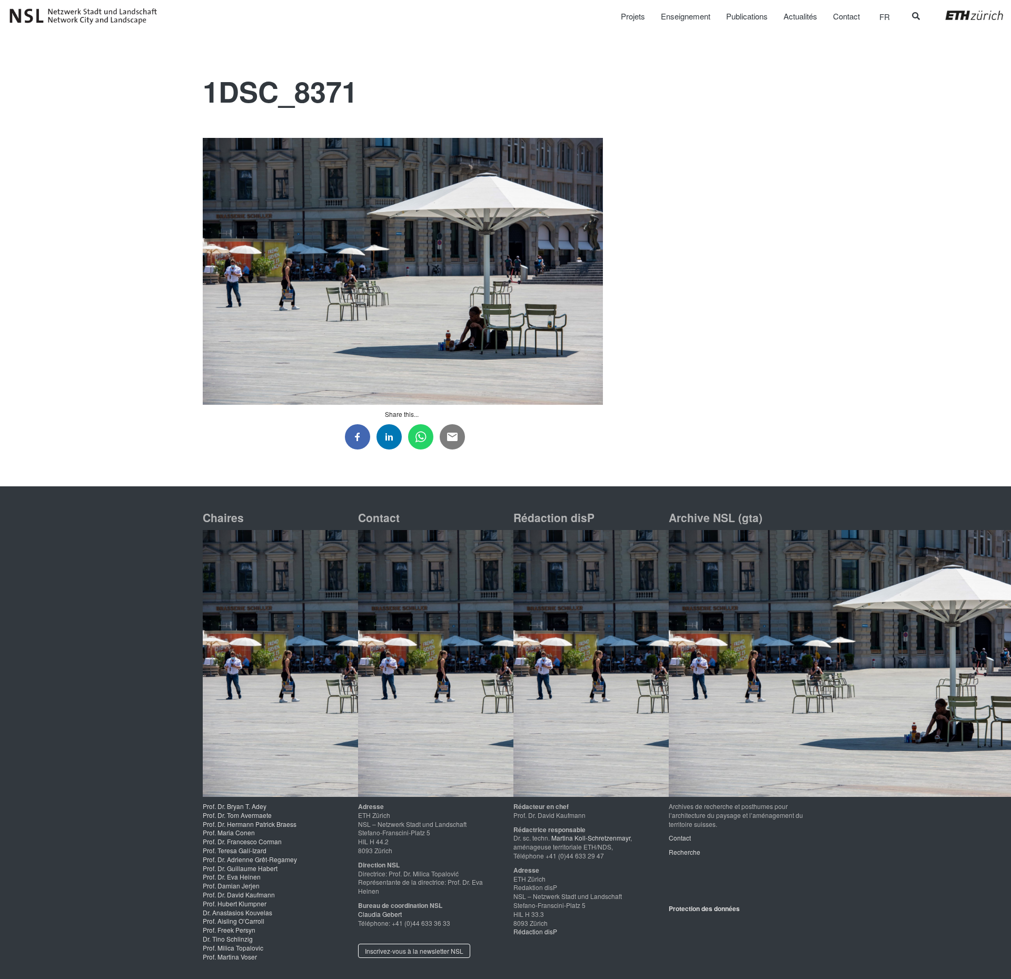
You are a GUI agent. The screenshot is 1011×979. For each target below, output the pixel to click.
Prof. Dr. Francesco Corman (242, 841)
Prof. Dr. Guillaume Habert (240, 868)
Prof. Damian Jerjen (231, 885)
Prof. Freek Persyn (229, 929)
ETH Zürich (966, 15)
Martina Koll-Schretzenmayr (590, 837)
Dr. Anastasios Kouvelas (237, 912)
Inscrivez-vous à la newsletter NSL (414, 950)
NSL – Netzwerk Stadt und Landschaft (87, 16)
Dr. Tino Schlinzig (228, 938)
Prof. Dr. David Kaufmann (239, 894)
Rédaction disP (535, 931)
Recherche (684, 851)
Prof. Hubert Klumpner (234, 903)
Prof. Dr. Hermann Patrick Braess (249, 824)
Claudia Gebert (380, 914)
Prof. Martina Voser (230, 956)
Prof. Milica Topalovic (233, 947)
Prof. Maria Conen (229, 832)
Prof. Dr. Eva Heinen (232, 876)
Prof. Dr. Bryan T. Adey (234, 806)
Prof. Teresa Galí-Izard (234, 850)
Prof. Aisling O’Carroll (233, 920)
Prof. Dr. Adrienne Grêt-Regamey (250, 859)
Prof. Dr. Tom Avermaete (237, 815)
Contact (680, 837)
